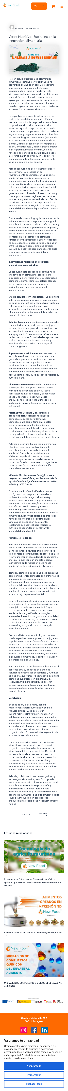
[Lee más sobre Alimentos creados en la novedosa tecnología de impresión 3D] (34, 911)
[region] (34, 1063)
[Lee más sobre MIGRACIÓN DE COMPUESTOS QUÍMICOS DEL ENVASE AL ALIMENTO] (34, 961)
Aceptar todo (34, 1065)
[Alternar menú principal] (62, 6)
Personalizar (34, 1074)
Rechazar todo (34, 1083)
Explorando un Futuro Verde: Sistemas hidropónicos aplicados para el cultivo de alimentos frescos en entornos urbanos (32, 882)
